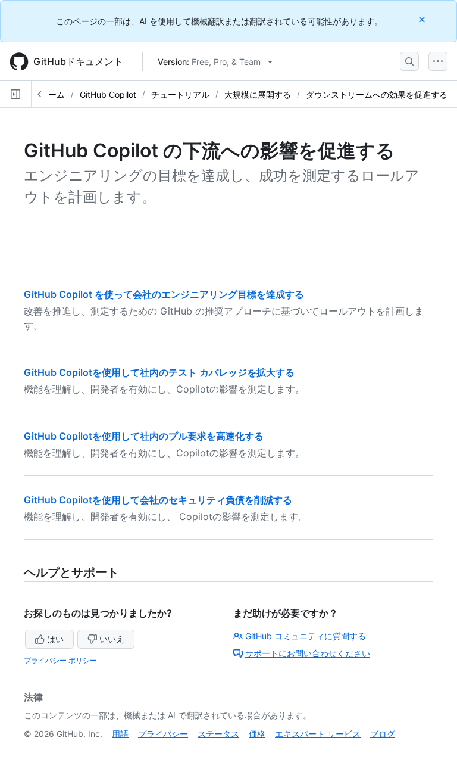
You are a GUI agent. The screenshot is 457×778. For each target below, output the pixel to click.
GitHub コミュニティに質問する (305, 636)
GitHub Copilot (108, 94)
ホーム (52, 94)
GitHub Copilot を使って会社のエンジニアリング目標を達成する (164, 294)
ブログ (382, 734)
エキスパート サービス (318, 734)
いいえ (111, 639)
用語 (120, 734)
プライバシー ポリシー (60, 660)
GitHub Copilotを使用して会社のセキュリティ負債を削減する (158, 500)
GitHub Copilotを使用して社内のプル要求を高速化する (144, 436)
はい (55, 639)
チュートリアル (180, 94)
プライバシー (163, 734)
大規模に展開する (257, 94)
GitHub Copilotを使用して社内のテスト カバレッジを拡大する (159, 372)
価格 (257, 734)
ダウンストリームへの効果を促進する (376, 94)
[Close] (423, 19)
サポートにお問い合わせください (307, 653)
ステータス (218, 734)
